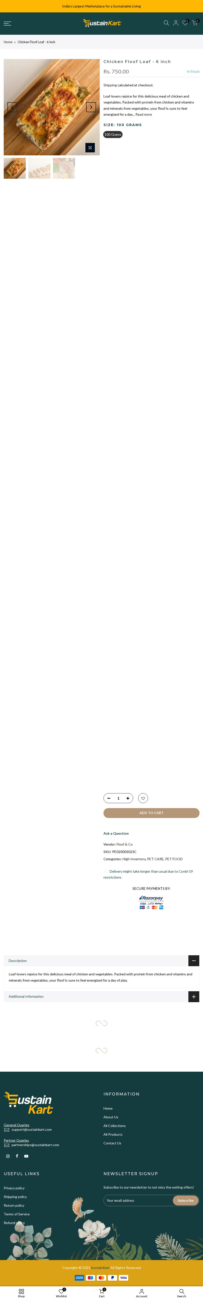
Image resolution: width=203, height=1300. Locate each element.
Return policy (117, 712)
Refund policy (117, 729)
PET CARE (178, 415)
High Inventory (134, 859)
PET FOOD (174, 859)
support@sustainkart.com (127, 630)
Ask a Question (165, 384)
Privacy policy (117, 695)
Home (8, 42)
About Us (160, 615)
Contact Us (162, 641)
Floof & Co (174, 395)
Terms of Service (120, 721)
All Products (162, 632)
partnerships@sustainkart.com (131, 652)
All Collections (164, 623)
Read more (143, 114)
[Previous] (12, 107)
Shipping (110, 85)
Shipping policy (118, 703)
